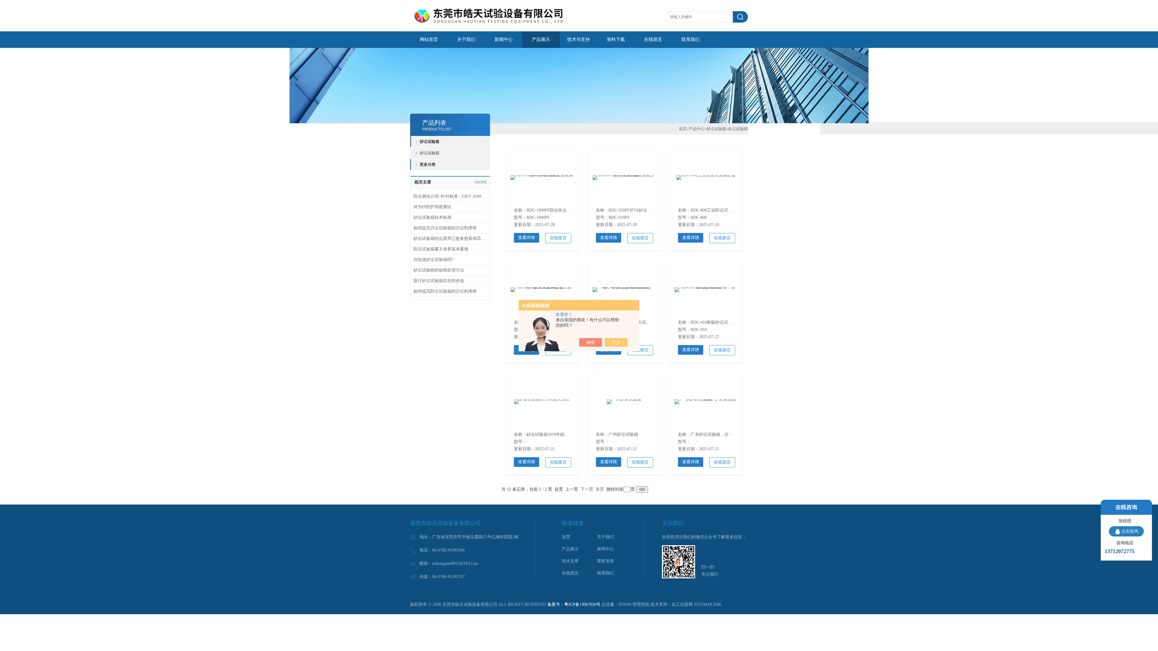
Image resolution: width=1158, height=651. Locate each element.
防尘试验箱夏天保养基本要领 (440, 249)
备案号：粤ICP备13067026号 (573, 604)
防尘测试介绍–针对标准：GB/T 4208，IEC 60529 (450, 196)
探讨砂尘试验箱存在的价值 (438, 280)
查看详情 (526, 237)
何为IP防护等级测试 (432, 207)
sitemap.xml (708, 604)
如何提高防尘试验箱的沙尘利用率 (445, 291)
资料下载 (616, 39)
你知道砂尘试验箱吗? (433, 259)
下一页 (587, 489)
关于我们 (466, 39)
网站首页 (429, 39)
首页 (683, 129)
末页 (600, 489)
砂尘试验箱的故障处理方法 (438, 270)
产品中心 (696, 129)
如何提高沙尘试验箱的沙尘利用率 (445, 228)
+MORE (480, 182)
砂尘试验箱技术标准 (432, 217)
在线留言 (653, 39)
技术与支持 (578, 39)
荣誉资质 (605, 561)
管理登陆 (640, 604)
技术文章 (570, 561)
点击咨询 (1129, 531)
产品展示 (541, 39)
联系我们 (691, 39)
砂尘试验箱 (429, 141)
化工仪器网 (682, 604)
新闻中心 (504, 39)
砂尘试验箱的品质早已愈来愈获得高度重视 (450, 238)
